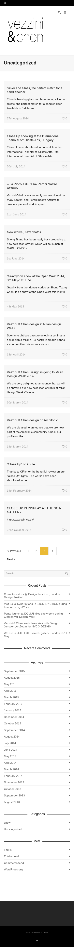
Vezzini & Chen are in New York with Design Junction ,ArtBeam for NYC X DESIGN (31, 625)
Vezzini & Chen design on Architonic (32, 420)
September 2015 (14, 671)
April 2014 (10, 762)
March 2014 (11, 769)
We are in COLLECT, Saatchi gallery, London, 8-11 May (35, 634)
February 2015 (13, 703)
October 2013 (12, 788)
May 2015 (10, 684)
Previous (15, 550)
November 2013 (14, 782)
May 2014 (10, 756)
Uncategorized (13, 829)
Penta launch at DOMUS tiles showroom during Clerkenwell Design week (33, 615)
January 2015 (12, 710)
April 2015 (10, 690)
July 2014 (10, 743)
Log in (8, 849)
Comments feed (14, 862)
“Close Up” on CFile (21, 464)
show (7, 822)
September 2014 (14, 730)
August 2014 (12, 736)
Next (10, 559)
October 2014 (12, 723)
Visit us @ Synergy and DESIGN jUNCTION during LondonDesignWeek (35, 605)
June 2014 (10, 749)
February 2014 (13, 775)
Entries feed (11, 856)
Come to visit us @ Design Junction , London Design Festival (32, 596)
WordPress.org (13, 869)
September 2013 (14, 795)
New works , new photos (24, 232)
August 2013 (12, 802)
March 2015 (11, 697)
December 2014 (14, 716)
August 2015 (12, 677)
